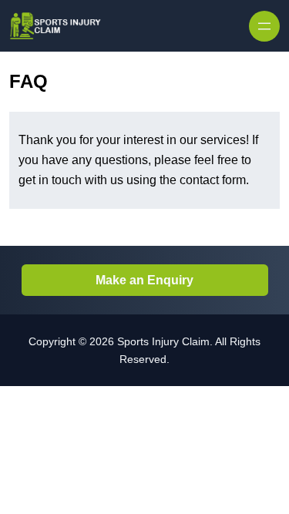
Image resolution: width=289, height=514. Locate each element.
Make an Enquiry (144, 280)
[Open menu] (264, 26)
